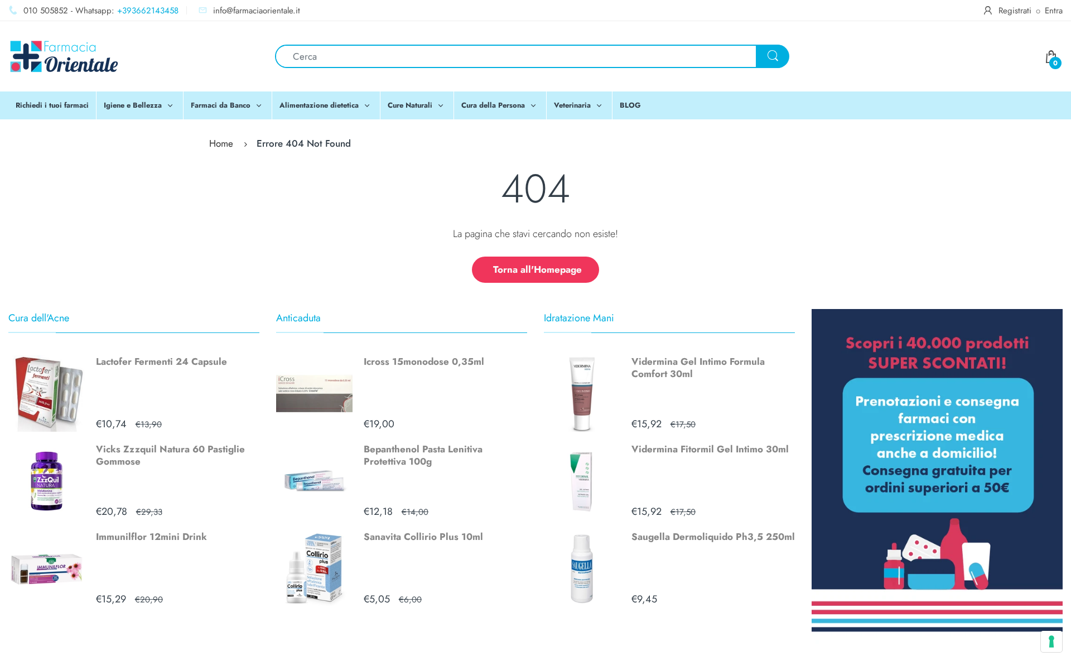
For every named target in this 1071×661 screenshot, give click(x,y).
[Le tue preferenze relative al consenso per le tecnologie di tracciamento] (1051, 641)
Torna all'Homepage (537, 269)
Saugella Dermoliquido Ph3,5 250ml (713, 536)
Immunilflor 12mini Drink (151, 536)
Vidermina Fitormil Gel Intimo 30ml (710, 449)
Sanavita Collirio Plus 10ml (423, 536)
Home (221, 143)
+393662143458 (147, 10)
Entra (1054, 10)
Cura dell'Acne (38, 318)
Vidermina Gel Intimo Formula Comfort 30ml (698, 367)
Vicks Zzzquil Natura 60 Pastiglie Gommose (170, 455)
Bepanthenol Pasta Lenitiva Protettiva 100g (423, 455)
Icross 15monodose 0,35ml (424, 361)
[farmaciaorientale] (64, 55)
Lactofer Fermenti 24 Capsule (161, 361)
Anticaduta (298, 318)
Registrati (1015, 10)
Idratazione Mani (579, 318)
